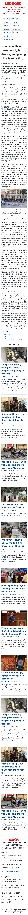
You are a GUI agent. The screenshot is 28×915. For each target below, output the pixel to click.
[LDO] (14, 355)
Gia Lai (3, 513)
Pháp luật (5, 26)
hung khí (10, 73)
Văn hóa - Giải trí (17, 29)
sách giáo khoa (6, 561)
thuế (2, 644)
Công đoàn (6, 29)
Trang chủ (6, 19)
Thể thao (5, 22)
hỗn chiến (11, 429)
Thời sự (13, 26)
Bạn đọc (20, 26)
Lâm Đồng (22, 474)
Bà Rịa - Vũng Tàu (6, 380)
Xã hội (13, 19)
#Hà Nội (7, 335)
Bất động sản (7, 32)
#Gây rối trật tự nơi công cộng (13, 339)
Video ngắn (4, 685)
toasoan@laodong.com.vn (14, 871)
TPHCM (6, 557)
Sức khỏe (16, 32)
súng (17, 388)
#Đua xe (7, 337)
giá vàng (10, 597)
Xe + (11, 36)
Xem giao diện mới (8, 39)
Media (19, 19)
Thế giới (5, 36)
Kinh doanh (14, 22)
